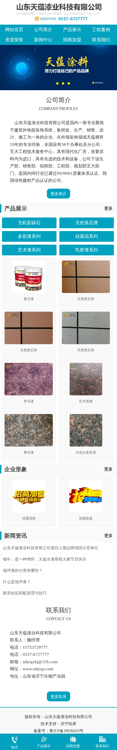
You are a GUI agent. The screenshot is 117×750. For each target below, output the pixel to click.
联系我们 (101, 39)
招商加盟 (72, 39)
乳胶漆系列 (86, 249)
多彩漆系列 (29, 236)
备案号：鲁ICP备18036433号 (58, 731)
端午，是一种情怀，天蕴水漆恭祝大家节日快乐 (44, 559)
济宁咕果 (68, 724)
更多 (108, 208)
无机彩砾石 (29, 222)
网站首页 (14, 29)
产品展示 (72, 29)
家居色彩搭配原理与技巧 (25, 593)
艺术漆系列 (29, 249)
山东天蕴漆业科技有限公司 (68, 717)
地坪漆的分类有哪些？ (23, 570)
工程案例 (101, 29)
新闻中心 (43, 39)
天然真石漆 (86, 222)
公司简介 (43, 29)
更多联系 (58, 697)
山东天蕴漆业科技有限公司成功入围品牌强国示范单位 (50, 548)
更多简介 (58, 194)
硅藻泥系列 (86, 236)
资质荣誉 (14, 39)
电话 (14, 747)
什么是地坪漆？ (17, 582)
